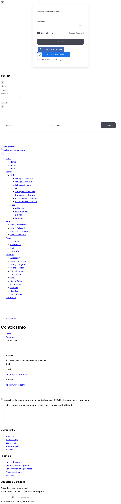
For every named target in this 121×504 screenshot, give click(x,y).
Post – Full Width (18, 234)
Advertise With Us (14, 446)
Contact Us (15, 244)
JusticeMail (11, 475)
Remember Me (47, 33)
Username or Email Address (48, 12)
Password (41, 21)
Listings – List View (23, 181)
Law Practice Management (18, 465)
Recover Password (76, 33)
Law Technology (13, 462)
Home (8, 158)
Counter (14, 291)
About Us (14, 241)
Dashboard (20, 215)
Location (57, 125)
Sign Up (61, 60)
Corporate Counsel (15, 472)
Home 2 (13, 165)
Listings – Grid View (24, 178)
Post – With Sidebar (19, 231)
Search (9, 125)
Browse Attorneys (18, 261)
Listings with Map (23, 185)
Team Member (17, 271)
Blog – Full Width (18, 228)
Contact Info (16, 284)
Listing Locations (17, 267)
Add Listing (20, 208)
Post (12, 277)
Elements (10, 254)
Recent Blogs (12, 439)
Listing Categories (18, 264)
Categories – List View (25, 191)
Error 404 (14, 251)
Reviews (9, 449)
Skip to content (8, 146)
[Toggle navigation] (2, 153)
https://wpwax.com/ (15, 385)
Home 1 (13, 162)
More (12, 205)
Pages (8, 238)
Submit (4, 103)
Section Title (16, 294)
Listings (9, 171)
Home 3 (13, 168)
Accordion (15, 258)
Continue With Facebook (53, 49)
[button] (53, 54)
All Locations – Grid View (26, 198)
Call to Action (16, 281)
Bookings (19, 218)
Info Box (14, 287)
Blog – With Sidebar (19, 224)
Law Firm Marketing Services (19, 468)
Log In (60, 41)
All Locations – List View (26, 201)
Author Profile (21, 211)
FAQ (12, 248)
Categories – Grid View (25, 195)
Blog (8, 221)
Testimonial (15, 274)
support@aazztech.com (17, 374)
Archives (14, 188)
